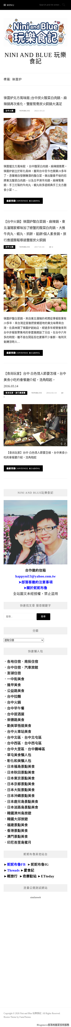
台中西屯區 (33, 743)
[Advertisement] (35, 949)
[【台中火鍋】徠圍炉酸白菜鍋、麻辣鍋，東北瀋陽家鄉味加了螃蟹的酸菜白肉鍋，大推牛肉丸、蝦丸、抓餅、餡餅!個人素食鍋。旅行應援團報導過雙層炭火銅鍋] (35, 282)
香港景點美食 (17, 831)
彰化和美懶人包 (19, 761)
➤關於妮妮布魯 (35, 588)
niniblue (24, 111)
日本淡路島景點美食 (22, 807)
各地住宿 (14, 661)
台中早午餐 (15, 708)
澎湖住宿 (14, 673)
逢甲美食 (14, 685)
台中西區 (14, 743)
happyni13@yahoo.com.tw (35, 576)
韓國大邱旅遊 (17, 819)
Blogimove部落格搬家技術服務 (53, 1025)
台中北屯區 (33, 737)
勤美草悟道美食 (19, 726)
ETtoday (47, 876)
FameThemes (25, 1017)
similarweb (35, 897)
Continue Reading (27, 201)
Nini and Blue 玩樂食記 (35, 58)
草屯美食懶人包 (19, 755)
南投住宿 (31, 661)
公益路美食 (15, 691)
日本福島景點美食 (21, 766)
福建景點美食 (17, 825)
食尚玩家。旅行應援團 (15, 393)
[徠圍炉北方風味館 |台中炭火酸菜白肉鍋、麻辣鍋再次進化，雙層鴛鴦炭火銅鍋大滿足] (35, 138)
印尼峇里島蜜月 (19, 842)
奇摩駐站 (30, 876)
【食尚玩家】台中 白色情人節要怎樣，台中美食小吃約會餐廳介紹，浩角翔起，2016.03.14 (35, 380)
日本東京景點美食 (21, 778)
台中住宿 (14, 667)
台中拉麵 (14, 696)
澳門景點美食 (17, 836)
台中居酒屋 (15, 714)
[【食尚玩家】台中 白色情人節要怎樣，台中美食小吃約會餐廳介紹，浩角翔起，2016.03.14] (35, 424)
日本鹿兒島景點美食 (22, 802)
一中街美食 (15, 679)
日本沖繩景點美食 (21, 796)
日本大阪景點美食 (21, 790)
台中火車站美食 (19, 731)
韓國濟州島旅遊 (19, 813)
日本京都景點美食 (21, 784)
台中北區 (14, 737)
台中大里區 (15, 749)
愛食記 (29, 870)
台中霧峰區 (36, 749)
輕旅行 (12, 876)
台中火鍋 (9, 111)
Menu (10, 5)
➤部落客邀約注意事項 (36, 582)
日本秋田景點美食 (21, 772)
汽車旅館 (31, 667)
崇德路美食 (15, 720)
